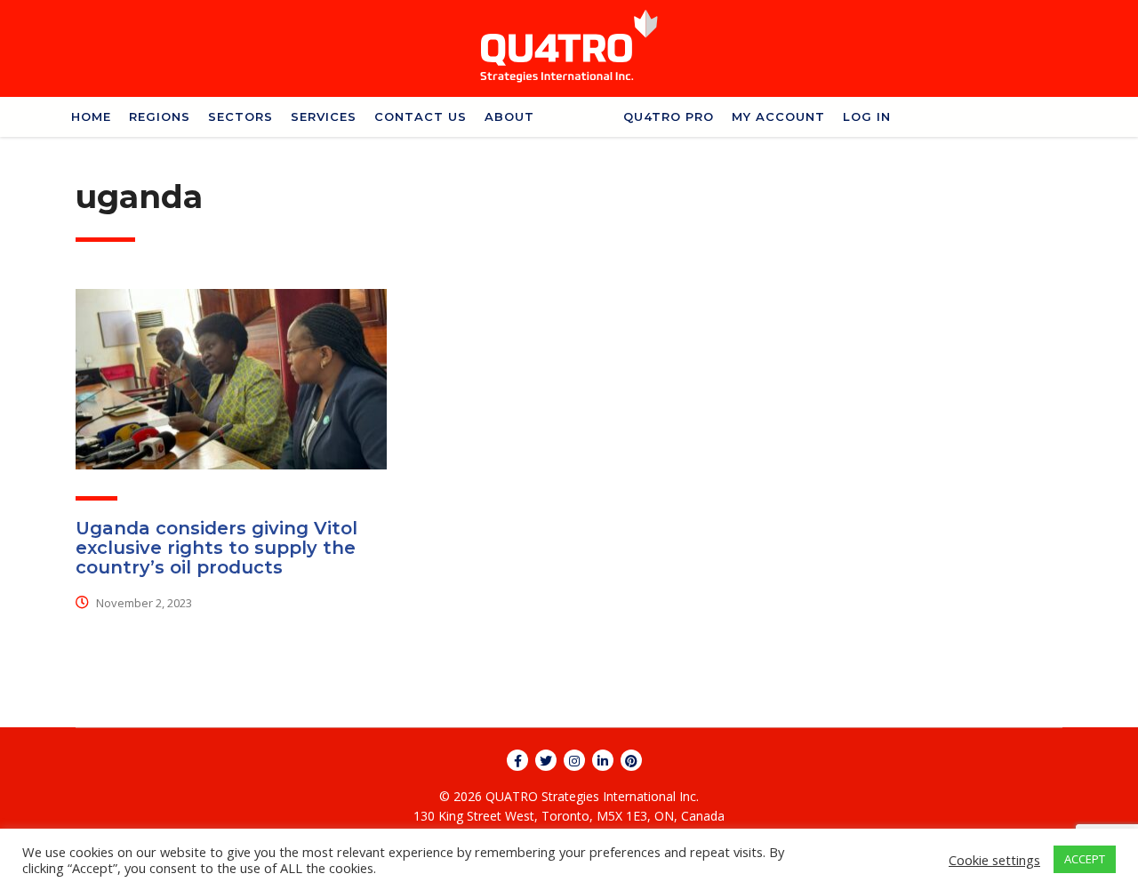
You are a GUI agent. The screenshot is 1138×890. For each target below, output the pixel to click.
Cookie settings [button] (994, 860)
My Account (778, 116)
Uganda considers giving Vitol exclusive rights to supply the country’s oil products (216, 547)
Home (91, 116)
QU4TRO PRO (668, 116)
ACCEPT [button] (1084, 859)
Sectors (240, 116)
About (509, 116)
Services (324, 116)
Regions (159, 116)
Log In (867, 116)
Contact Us (420, 116)
